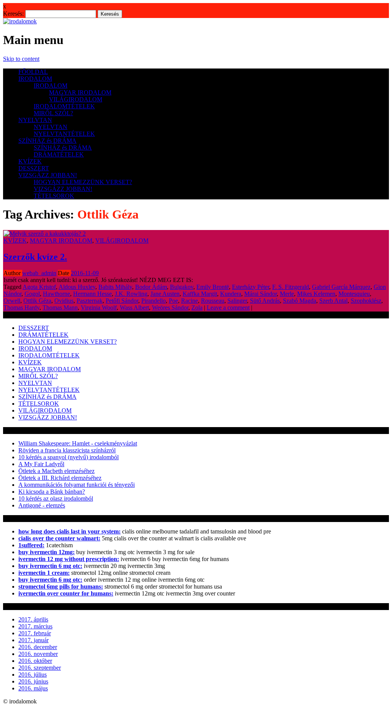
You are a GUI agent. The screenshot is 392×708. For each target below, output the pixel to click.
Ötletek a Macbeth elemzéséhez (56, 471)
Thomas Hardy (21, 307)
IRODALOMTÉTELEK (64, 106)
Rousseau (212, 300)
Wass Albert (134, 307)
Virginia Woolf (99, 307)
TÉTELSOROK (54, 195)
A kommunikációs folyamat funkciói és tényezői (76, 484)
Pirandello (153, 300)
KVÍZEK (30, 161)
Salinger (237, 300)
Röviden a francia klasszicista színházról (67, 450)
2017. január (33, 640)
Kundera (230, 293)
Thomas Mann (60, 307)
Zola (197, 307)
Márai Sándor (260, 293)
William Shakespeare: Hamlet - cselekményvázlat (77, 443)
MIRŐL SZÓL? (53, 113)
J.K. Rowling (131, 293)
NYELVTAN (35, 120)
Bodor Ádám (151, 287)
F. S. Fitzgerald (290, 287)
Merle (287, 293)
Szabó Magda (299, 300)
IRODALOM (35, 78)
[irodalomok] (20, 21)
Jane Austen (165, 293)
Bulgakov (181, 287)
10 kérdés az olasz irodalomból (55, 498)
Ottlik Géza (37, 300)
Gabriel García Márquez (341, 287)
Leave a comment (228, 307)
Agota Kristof (39, 287)
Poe (173, 300)
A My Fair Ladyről (41, 464)
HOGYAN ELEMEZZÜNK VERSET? (83, 182)
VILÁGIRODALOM (75, 99)
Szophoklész (366, 300)
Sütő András (265, 300)
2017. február (34, 633)
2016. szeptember (39, 667)
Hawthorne (56, 293)
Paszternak (90, 300)
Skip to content (21, 58)
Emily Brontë (212, 287)
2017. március (35, 626)
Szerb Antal (333, 300)
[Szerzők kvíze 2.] (44, 233)
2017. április (33, 619)
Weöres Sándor (170, 307)
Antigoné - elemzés (41, 505)
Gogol (32, 293)
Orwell (11, 300)
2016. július (32, 674)
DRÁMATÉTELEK (59, 154)
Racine (189, 300)
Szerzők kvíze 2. (35, 257)
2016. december (37, 647)
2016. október (35, 660)
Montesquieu (354, 293)
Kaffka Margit (200, 293)
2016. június (33, 681)
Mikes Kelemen (316, 293)
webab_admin (39, 273)
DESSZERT (33, 168)
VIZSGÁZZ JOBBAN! (47, 175)
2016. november (38, 654)
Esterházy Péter (250, 287)
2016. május (33, 688)
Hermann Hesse (92, 293)
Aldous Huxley (77, 287)
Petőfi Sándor (122, 300)
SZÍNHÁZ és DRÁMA (47, 140)
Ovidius (64, 300)
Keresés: (13, 13)
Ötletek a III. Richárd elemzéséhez (59, 478)
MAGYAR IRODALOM (80, 92)
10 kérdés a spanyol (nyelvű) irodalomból (68, 457)
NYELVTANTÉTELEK (64, 134)
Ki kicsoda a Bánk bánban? (51, 491)
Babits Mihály (115, 287)
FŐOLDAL (33, 72)
